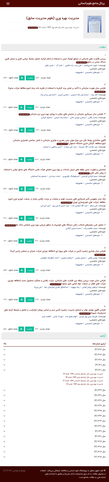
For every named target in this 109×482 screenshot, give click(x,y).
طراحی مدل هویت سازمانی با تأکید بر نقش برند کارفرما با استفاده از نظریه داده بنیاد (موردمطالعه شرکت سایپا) (57, 89)
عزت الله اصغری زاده (79, 205)
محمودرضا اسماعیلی (39, 176)
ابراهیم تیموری (67, 257)
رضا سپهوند (75, 287)
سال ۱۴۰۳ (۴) (100, 354)
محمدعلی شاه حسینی (79, 94)
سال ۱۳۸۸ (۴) (100, 446)
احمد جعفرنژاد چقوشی (50, 257)
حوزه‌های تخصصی (92, 72)
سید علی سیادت (70, 146)
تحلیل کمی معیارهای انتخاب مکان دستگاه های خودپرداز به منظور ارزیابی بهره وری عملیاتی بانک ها (54, 225)
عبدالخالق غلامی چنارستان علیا (56, 287)
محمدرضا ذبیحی (61, 117)
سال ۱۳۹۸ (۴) (100, 395)
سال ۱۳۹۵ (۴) (100, 410)
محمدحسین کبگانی (73, 228)
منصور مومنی (80, 257)
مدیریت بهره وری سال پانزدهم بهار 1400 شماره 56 (84, 384)
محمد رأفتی (93, 117)
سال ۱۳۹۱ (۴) (100, 431)
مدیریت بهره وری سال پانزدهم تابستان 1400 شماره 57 (83, 380)
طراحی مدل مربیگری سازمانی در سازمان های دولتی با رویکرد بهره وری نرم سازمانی (61, 114)
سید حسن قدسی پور (60, 205)
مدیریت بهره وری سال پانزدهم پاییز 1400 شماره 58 (84, 377)
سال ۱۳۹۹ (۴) (100, 390)
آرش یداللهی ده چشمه (52, 146)
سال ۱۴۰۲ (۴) (100, 359)
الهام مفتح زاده (71, 316)
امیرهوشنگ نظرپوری (71, 176)
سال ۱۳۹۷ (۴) (100, 400)
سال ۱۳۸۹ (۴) (100, 441)
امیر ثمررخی (45, 205)
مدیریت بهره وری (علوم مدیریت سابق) (52, 18)
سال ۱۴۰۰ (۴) (100, 369)
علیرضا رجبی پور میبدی (88, 316)
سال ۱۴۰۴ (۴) (100, 349)
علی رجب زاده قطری (73, 65)
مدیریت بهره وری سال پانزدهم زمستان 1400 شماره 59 (83, 373)
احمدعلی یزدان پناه (48, 94)
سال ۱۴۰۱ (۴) (100, 364)
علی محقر (94, 205)
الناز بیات (94, 94)
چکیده (30, 77)
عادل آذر (59, 65)
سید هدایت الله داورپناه (88, 146)
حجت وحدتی (54, 176)
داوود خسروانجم (91, 65)
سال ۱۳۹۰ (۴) (100, 436)
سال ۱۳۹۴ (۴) (100, 415)
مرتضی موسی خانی (78, 117)
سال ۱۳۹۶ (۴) (100, 405)
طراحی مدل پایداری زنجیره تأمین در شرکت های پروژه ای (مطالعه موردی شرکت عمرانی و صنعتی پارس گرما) (58, 252)
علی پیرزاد (38, 287)
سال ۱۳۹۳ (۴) (100, 420)
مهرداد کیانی (58, 316)
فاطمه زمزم (46, 316)
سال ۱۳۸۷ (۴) (100, 451)
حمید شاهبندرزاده (91, 228)
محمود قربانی (46, 117)
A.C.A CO (7, 470)
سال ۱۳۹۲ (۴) (100, 426)
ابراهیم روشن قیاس (90, 287)
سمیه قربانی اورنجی (89, 176)
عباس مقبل (49, 65)
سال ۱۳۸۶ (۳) (100, 456)
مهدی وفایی (93, 257)
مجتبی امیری (63, 94)
